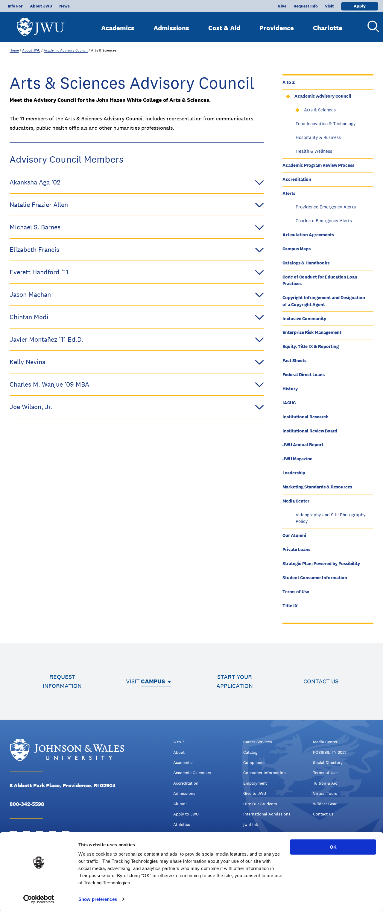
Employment (255, 783)
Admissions (171, 28)
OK (333, 847)
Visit (329, 6)
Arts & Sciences (320, 110)
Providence (276, 28)
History (290, 388)
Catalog (250, 752)
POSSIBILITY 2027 (329, 752)
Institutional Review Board (309, 431)
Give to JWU (254, 793)
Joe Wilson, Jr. (31, 406)
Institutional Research (305, 417)
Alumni (180, 803)
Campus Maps (296, 249)
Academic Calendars (192, 772)
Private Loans (296, 549)
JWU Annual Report (302, 444)
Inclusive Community (304, 318)
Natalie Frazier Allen (39, 204)
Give (282, 6)
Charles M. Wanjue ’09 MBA (49, 384)
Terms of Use (295, 591)
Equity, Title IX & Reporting (310, 346)
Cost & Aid (224, 28)
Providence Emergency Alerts (326, 207)
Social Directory (328, 762)
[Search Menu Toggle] (371, 26)
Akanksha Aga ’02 (35, 182)
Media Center (295, 501)
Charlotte (327, 28)
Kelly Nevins (27, 362)
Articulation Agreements (308, 234)
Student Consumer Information (314, 577)
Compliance (254, 762)
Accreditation (296, 179)
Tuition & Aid (325, 783)
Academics (117, 28)
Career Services (257, 741)
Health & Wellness (314, 151)
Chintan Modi (29, 317)
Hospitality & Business (318, 137)
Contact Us (323, 814)
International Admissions (267, 814)
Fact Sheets (294, 360)
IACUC (289, 402)
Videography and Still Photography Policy (331, 518)
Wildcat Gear (325, 803)
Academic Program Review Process (318, 165)
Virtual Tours (325, 793)
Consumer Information (264, 772)
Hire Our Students (260, 803)
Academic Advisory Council (66, 50)
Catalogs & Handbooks (305, 263)
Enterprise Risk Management (311, 332)
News (64, 6)
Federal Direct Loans (303, 374)
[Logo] (41, 24)
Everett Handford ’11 (39, 272)
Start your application (234, 681)
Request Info (306, 6)
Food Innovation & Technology (326, 123)
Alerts (288, 193)
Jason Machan (30, 294)
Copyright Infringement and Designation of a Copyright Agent (323, 301)
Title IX (290, 606)
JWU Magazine (297, 458)
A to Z (288, 82)
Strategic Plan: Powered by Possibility (321, 563)
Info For (15, 6)
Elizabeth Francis (34, 249)
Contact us (320, 681)
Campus (153, 681)
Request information (62, 681)
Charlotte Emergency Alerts (324, 220)
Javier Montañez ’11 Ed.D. (46, 339)
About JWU (41, 6)
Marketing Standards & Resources (317, 487)
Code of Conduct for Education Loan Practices (319, 280)
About (179, 752)
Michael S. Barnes (35, 227)
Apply (360, 6)
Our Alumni (294, 535)
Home (14, 50)
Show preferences (97, 899)
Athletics (181, 824)
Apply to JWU (186, 814)
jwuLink (250, 824)
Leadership (293, 473)
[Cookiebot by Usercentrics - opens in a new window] (39, 899)
